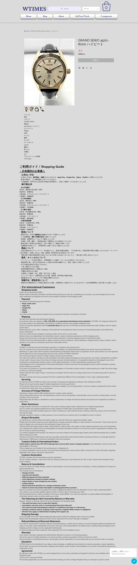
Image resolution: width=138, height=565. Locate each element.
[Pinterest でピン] (83, 68)
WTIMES (34, 10)
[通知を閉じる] (135, 550)
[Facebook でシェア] (79, 68)
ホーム (26, 31)
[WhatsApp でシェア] (87, 68)
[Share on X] (91, 68)
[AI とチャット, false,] (134, 561)
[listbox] (91, 8)
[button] (91, 8)
